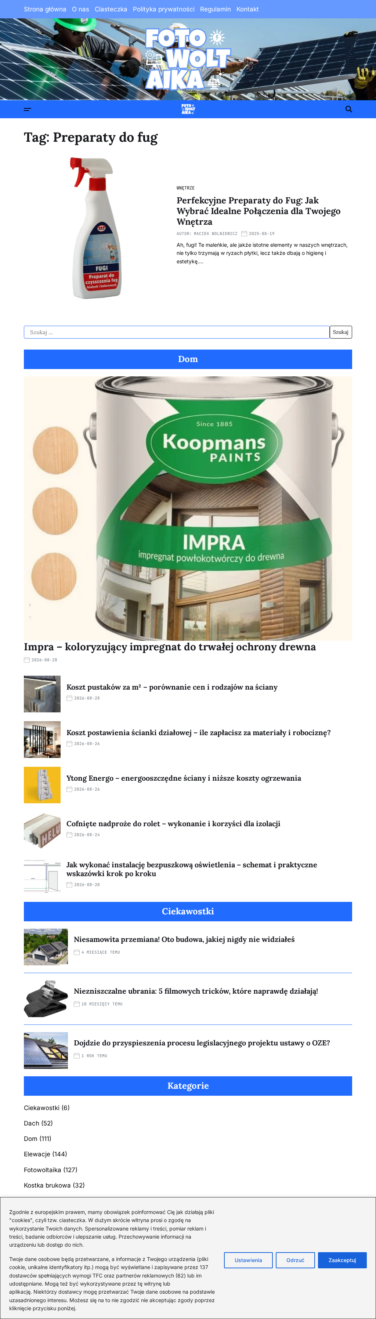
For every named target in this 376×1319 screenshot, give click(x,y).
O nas (80, 9)
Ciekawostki (41, 1108)
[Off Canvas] (27, 109)
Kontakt (247, 9)
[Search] (349, 109)
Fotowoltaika (42, 1170)
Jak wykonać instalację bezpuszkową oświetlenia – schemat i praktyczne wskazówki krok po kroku (191, 869)
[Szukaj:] (177, 332)
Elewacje (37, 1154)
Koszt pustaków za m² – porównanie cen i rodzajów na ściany (172, 686)
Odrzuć (295, 1260)
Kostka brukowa (47, 1185)
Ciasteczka (111, 9)
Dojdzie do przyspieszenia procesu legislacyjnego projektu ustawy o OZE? (202, 1042)
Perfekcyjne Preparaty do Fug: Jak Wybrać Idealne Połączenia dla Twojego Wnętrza (259, 211)
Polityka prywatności (164, 9)
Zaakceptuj (342, 1260)
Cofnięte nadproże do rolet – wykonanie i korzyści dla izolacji (173, 823)
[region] (188, 1258)
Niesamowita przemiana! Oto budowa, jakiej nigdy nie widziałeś (184, 939)
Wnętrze (186, 188)
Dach (31, 1123)
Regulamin (215, 9)
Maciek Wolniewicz (216, 233)
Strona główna (45, 9)
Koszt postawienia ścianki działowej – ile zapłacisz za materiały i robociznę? (198, 732)
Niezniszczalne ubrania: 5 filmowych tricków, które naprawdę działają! (196, 990)
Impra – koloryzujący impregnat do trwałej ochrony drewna (170, 646)
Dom (30, 1138)
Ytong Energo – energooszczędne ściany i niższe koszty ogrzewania (183, 778)
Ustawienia (248, 1260)
